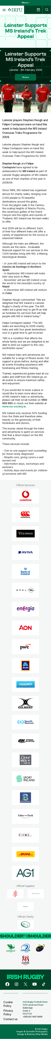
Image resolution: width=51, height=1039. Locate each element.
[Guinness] (25, 534)
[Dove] (25, 760)
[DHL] (25, 854)
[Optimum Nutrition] (25, 741)
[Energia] (25, 609)
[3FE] (15, 893)
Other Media (41, 1034)
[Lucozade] (25, 684)
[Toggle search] (46, 10)
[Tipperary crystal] (36, 893)
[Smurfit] (25, 722)
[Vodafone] (25, 496)
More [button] (25, 2)
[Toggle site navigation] (4, 10)
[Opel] (25, 590)
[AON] (25, 628)
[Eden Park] (25, 816)
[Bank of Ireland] (25, 571)
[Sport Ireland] (25, 779)
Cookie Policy (8, 1004)
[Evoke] (25, 835)
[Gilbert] (25, 703)
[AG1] (25, 873)
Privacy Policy (8, 1012)
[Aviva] (25, 552)
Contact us (10, 1019)
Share (25, 77)
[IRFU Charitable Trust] (25, 924)
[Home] (15, 10)
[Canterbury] (25, 515)
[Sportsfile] (25, 906)
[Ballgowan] (25, 797)
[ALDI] (25, 666)
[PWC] (25, 647)
